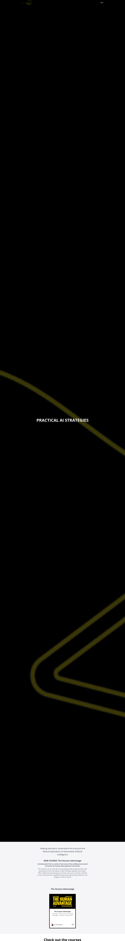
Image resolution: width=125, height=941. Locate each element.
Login (101, 2)
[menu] (101, 2)
